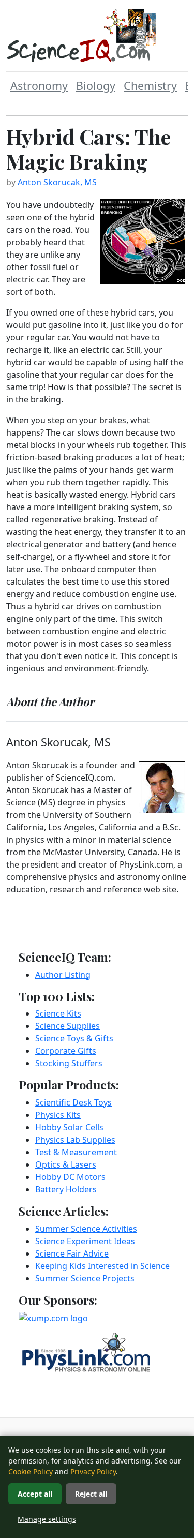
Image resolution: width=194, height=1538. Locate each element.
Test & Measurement (76, 1152)
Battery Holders (66, 1189)
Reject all (91, 1494)
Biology (95, 85)
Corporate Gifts (65, 1050)
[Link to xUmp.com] (53, 1317)
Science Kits (58, 1013)
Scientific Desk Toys (73, 1102)
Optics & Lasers (65, 1164)
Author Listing (63, 974)
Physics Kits (58, 1115)
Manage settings (47, 1519)
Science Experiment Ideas (85, 1241)
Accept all (35, 1494)
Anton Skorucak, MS (57, 182)
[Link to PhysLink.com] (86, 1351)
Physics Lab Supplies (75, 1139)
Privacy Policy (93, 1471)
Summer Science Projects (85, 1278)
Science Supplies (67, 1026)
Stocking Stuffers (68, 1063)
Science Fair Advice (72, 1253)
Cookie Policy (30, 1471)
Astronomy (39, 85)
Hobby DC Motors (70, 1177)
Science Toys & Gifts (74, 1038)
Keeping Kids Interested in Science (102, 1266)
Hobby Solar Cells (69, 1127)
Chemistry (150, 85)
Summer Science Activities (86, 1228)
